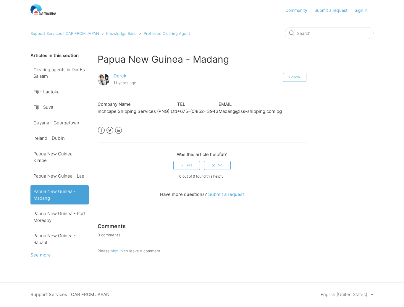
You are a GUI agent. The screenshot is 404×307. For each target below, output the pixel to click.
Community (296, 10)
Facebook (101, 130)
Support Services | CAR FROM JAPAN (64, 33)
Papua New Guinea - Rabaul (54, 239)
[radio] (186, 165)
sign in (117, 250)
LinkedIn (118, 130)
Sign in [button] (361, 10)
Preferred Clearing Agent (167, 33)
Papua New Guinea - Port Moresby (59, 217)
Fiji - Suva (43, 107)
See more (40, 255)
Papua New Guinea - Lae (58, 176)
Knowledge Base (121, 33)
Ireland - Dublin (49, 138)
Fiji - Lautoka (46, 92)
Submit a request (331, 10)
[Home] (43, 13)
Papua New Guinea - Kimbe (54, 157)
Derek (120, 76)
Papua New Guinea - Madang (54, 195)
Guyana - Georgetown (56, 123)
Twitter (110, 130)
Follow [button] (294, 77)
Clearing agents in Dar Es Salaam (59, 73)
